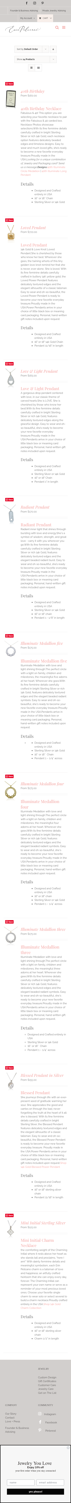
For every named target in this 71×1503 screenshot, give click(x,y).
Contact (9, 1417)
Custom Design (47, 1377)
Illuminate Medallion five (42, 643)
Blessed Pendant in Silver (42, 1075)
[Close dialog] (68, 1447)
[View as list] (38, 67)
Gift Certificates (47, 1381)
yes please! (35, 1491)
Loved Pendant (33, 227)
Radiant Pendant (35, 507)
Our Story (10, 1413)
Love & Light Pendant (39, 371)
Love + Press (12, 1421)
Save (11, 83)
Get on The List (47, 1392)
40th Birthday (32, 91)
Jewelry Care (46, 1389)
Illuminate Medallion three (43, 929)
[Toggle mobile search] (57, 27)
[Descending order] (53, 49)
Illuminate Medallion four (42, 783)
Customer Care (47, 1385)
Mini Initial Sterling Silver (43, 1222)
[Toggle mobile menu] (64, 27)
